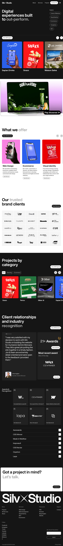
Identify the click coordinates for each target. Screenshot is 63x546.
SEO (52, 29)
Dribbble (4, 535)
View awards (55, 347)
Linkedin (4, 533)
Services (40, 3)
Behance (4, 537)
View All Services (7, 136)
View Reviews (56, 206)
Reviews (41, 512)
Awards (41, 515)
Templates (53, 25)
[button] (57, 37)
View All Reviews (55, 328)
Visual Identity (54, 17)
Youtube (4, 531)
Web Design (22, 510)
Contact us (56, 487)
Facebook (4, 525)
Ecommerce (54, 21)
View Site (56, 377)
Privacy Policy (58, 544)
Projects (47, 3)
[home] (7, 3)
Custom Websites (55, 13)
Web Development (23, 512)
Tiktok (3, 529)
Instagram (4, 527)
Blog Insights (42, 514)
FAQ (40, 510)
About (34, 3)
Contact (59, 510)
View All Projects (7, 38)
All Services (5, 512)
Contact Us (54, 3)
